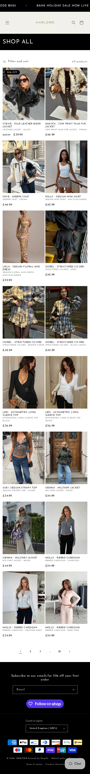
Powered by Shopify (38, 758)
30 (59, 651)
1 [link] (20, 651)
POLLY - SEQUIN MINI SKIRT (63, 197)
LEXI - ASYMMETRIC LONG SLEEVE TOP (19, 413)
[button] (7, 23)
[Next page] (69, 652)
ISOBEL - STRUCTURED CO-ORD (64, 267)
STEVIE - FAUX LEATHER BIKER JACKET (22, 125)
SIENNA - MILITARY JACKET (62, 488)
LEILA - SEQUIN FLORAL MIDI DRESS (21, 268)
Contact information (56, 764)
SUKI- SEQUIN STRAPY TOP (20, 488)
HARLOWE (21, 758)
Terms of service (34, 764)
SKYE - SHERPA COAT (16, 197)
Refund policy (59, 758)
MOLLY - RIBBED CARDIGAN (62, 558)
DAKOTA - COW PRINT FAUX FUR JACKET (65, 125)
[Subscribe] (73, 689)
